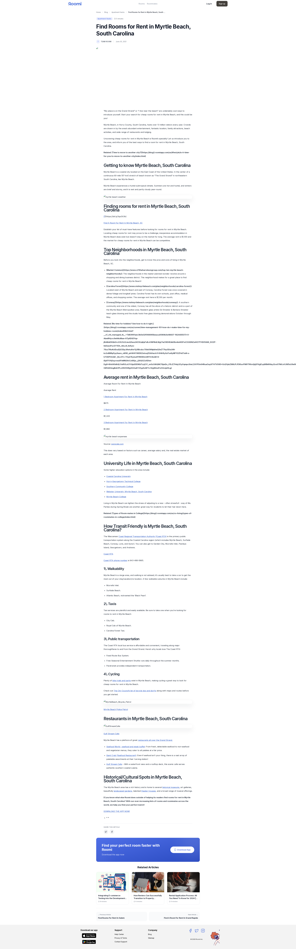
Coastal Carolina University (118, 476)
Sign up (222, 4)
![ (104, 216)
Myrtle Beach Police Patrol (116, 709)
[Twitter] (197, 931)
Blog (106, 12)
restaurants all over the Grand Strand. (155, 740)
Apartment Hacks (118, 12)
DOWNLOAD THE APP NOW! (117, 811)
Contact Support (121, 942)
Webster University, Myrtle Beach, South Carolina (129, 491)
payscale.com (117, 444)
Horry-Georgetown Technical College (123, 481)
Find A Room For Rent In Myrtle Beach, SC (123, 223)
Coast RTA (108, 554)
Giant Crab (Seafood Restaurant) (121, 755)
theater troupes (148, 791)
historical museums (170, 787)
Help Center (119, 934)
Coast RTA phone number (115, 560)
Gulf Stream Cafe (111, 734)
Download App (184, 850)
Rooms (142, 4)
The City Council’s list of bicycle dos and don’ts (135, 691)
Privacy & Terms (121, 938)
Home (98, 12)
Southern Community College (119, 486)
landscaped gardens (123, 791)
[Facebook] (190, 931)
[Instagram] (203, 931)
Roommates (152, 4)
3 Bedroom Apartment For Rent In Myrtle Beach (126, 422)
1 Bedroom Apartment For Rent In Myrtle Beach (125, 396)
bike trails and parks (121, 680)
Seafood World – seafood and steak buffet (125, 746)
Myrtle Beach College (116, 497)
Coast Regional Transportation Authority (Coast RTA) (143, 536)
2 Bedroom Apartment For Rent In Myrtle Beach (126, 409)
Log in (209, 4)
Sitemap (151, 938)
